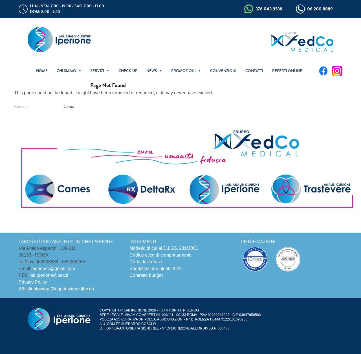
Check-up (127, 71)
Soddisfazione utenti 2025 (155, 268)
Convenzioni (223, 71)
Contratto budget (146, 275)
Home (42, 71)
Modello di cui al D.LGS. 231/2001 (163, 248)
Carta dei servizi (145, 261)
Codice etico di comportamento (160, 255)
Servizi (97, 71)
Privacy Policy (33, 282)
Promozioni (183, 71)
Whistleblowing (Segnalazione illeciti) (56, 288)
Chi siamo (66, 71)
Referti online (287, 71)
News (151, 71)
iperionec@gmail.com (53, 268)
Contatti (254, 71)
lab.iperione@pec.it (48, 275)
